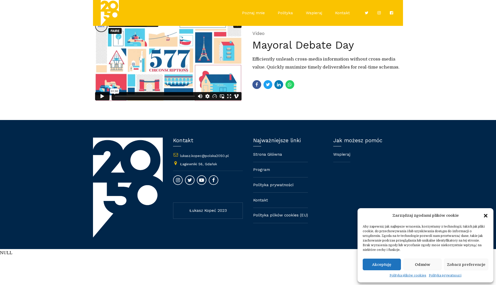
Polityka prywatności (445, 275)
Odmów (422, 264)
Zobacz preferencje (466, 264)
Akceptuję (381, 264)
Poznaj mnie (253, 13)
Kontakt (342, 13)
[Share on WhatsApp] (289, 84)
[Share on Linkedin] (278, 84)
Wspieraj (314, 13)
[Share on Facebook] (256, 84)
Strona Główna (267, 154)
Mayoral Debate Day (303, 45)
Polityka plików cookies (408, 275)
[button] (485, 215)
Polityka (285, 13)
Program (261, 169)
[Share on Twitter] (268, 84)
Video (258, 33)
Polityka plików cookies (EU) (280, 215)
